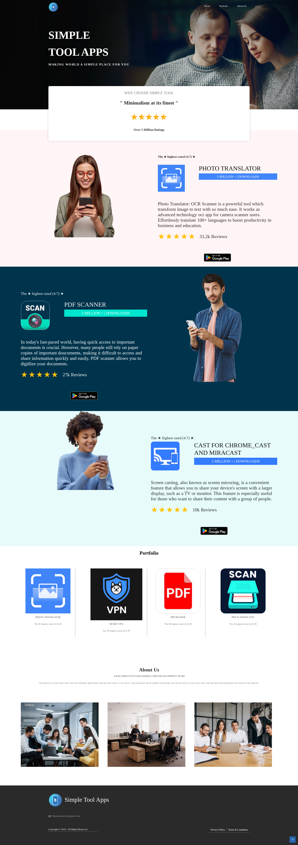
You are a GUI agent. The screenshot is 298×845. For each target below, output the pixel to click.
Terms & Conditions (238, 829)
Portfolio (223, 6)
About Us (241, 6)
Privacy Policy (218, 829)
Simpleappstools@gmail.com (65, 816)
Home (207, 6)
